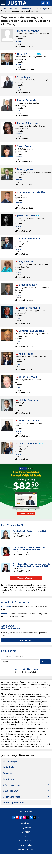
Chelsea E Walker (28, 443)
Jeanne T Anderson (28, 123)
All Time (36, 9)
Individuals (8, 767)
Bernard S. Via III (28, 377)
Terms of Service (26, 841)
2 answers (18, 64)
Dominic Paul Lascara (31, 330)
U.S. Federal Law (11, 784)
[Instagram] (24, 817)
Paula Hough (25, 353)
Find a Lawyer (8, 650)
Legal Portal (26, 827)
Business (7, 773)
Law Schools (9, 779)
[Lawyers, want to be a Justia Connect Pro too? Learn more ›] (38, 54)
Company (26, 832)
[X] (34, 817)
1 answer (18, 180)
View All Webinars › (26, 578)
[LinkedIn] (13, 817)
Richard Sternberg (28, 31)
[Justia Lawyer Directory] (38, 817)
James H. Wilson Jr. (29, 284)
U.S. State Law (10, 790)
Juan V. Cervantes (27, 100)
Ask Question (26, 640)
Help (26, 836)
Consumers (6, 607)
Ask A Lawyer (13, 9)
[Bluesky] (31, 817)
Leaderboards (25, 9)
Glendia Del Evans (29, 420)
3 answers (18, 41)
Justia (3, 9)
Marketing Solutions (13, 802)
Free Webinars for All (12, 525)
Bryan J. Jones (25, 169)
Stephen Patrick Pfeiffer (31, 192)
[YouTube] (17, 817)
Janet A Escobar (26, 215)
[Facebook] (20, 817)
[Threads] (27, 817)
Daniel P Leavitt (26, 54)
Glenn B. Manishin (29, 307)
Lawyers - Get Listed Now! (26, 669)
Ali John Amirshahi (29, 400)
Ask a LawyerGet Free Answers (10, 627)
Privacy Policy (26, 845)
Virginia (45, 9)
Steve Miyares (25, 77)
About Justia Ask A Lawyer (15, 602)
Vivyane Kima (26, 261)
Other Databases (11, 796)
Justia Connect (26, 823)
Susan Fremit (25, 146)
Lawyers (4, 613)
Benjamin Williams (29, 238)
